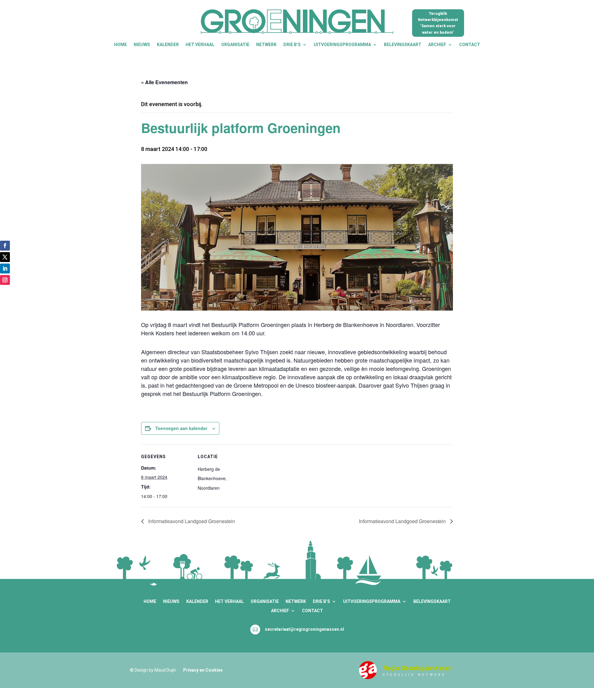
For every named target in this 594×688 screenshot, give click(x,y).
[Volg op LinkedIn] (5, 268)
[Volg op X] (5, 257)
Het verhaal (200, 44)
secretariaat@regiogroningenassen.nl (304, 629)
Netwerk (266, 44)
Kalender (168, 44)
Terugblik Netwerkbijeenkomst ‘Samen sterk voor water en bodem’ (438, 23)
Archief (437, 44)
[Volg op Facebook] (5, 246)
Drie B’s (292, 44)
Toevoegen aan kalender (181, 428)
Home (120, 44)
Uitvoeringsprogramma (342, 44)
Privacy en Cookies (203, 670)
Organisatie (235, 44)
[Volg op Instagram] (5, 280)
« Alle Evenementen (164, 82)
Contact (469, 44)
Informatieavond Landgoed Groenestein (191, 521)
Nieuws (142, 44)
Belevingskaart (402, 44)
